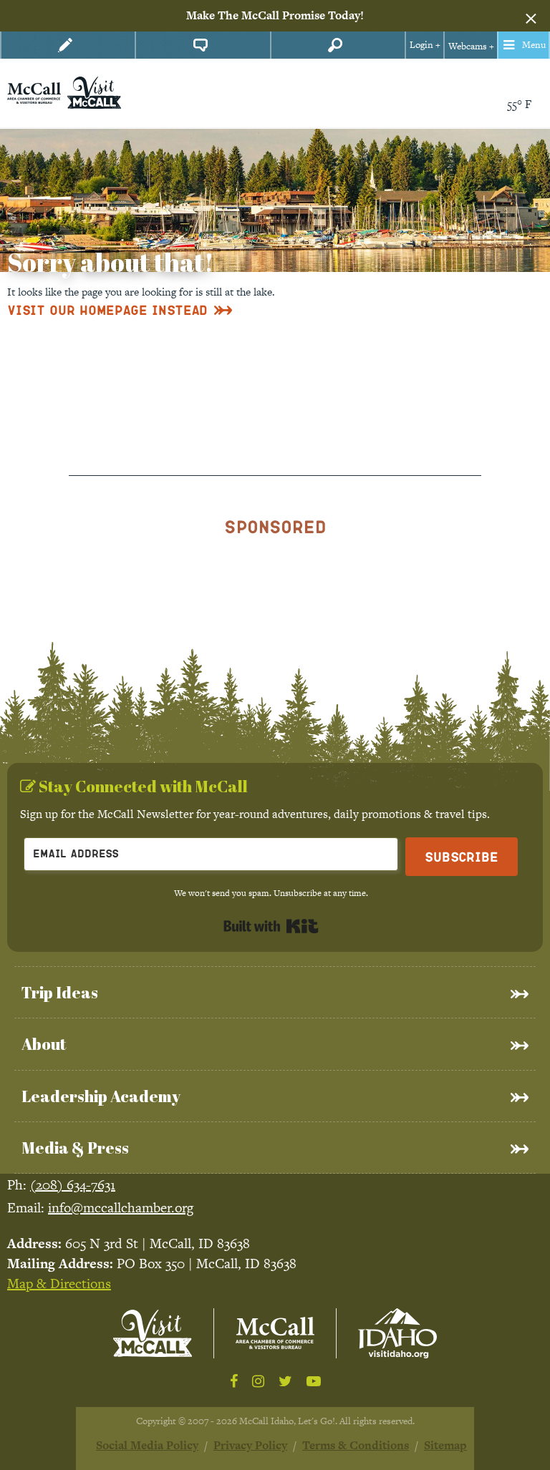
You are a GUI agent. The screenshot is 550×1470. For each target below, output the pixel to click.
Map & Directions (59, 1283)
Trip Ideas (59, 992)
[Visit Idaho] (397, 1333)
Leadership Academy (100, 1096)
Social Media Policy (147, 1445)
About (43, 1043)
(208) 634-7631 (72, 1184)
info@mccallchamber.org (120, 1207)
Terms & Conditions (355, 1445)
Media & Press (75, 1147)
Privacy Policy (250, 1445)
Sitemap (445, 1445)
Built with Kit (271, 926)
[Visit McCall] (152, 1333)
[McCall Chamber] (34, 92)
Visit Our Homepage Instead (107, 309)
